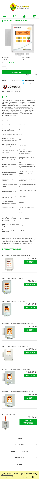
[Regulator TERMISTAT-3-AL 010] (11, 287)
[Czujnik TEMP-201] (11, 423)
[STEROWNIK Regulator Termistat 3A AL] (11, 264)
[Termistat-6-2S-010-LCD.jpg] (19, 39)
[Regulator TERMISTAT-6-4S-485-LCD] (11, 355)
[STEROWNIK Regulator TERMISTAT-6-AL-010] (11, 400)
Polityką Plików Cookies (7, 475)
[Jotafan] (11, 87)
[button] (5, 16)
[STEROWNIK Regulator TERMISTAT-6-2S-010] (11, 332)
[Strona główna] (19, 6)
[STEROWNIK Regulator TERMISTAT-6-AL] (11, 378)
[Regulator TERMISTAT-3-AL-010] (11, 310)
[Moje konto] (24, 16)
